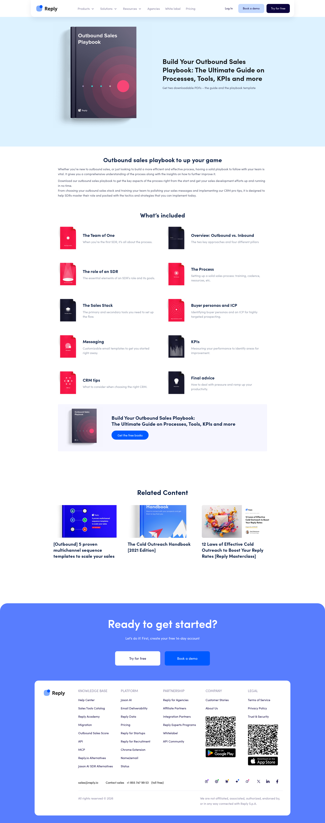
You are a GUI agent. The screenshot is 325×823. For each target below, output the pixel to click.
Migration (85, 725)
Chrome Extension (133, 749)
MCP (81, 749)
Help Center (86, 700)
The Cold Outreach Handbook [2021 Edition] (162, 533)
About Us (212, 708)
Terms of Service (259, 700)
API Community (173, 741)
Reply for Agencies (175, 700)
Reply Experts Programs (179, 725)
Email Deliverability (134, 708)
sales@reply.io (88, 782)
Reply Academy (89, 716)
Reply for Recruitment (135, 741)
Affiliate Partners (174, 708)
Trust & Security (258, 716)
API (80, 741)
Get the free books (130, 435)
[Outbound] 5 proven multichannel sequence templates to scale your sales (88, 533)
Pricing (125, 725)
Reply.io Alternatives (92, 758)
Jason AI (126, 700)
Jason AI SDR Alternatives (95, 766)
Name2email (129, 758)
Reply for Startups (133, 733)
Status (125, 766)
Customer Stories (217, 700)
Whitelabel (170, 733)
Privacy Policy (257, 708)
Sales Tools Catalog (91, 708)
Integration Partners (177, 716)
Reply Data (128, 716)
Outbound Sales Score (93, 733)
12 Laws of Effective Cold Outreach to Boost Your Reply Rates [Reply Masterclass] (237, 533)
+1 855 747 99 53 (138, 782)
